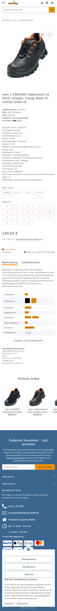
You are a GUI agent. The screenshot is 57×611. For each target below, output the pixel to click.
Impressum (9, 603)
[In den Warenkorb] (4, 28)
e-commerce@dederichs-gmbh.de (23, 513)
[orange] (33, 300)
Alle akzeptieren (29, 559)
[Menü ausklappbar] (3, 1)
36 (19, 206)
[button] (42, 3)
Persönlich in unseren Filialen (21, 519)
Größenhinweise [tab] (31, 262)
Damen (35, 317)
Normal (18, 192)
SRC (26, 312)
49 (51, 217)
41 (19, 211)
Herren (27, 317)
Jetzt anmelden (45, 467)
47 (29, 217)
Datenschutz (22, 603)
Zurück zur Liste (10, 20)
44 (51, 211)
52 (29, 222)
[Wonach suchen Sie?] (52, 10)
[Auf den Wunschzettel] (49, 35)
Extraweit (40, 193)
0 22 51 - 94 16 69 (15, 506)
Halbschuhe (29, 327)
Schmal (8, 192)
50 (8, 222)
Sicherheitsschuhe (20, 118)
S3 (26, 323)
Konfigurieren (29, 567)
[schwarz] (27, 300)
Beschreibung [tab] (9, 262)
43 (40, 211)
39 (51, 206)
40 (8, 211)
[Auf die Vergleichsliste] (42, 35)
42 (29, 211)
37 (29, 206)
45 (8, 217)
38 (40, 206)
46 (19, 217)
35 (8, 206)
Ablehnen (29, 574)
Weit (30, 192)
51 (19, 222)
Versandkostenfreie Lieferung (29, 239)
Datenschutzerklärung (16, 458)
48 (40, 217)
